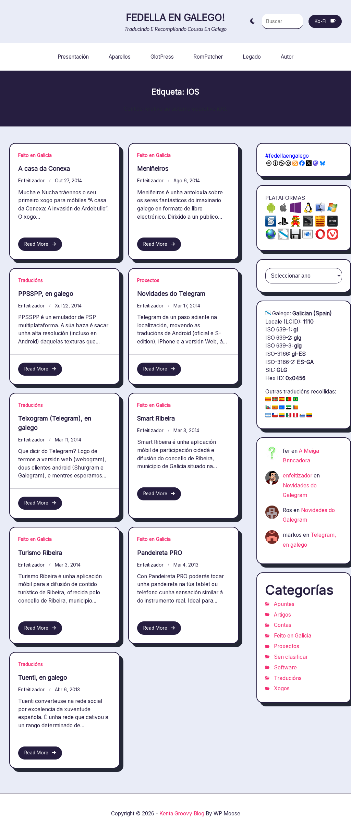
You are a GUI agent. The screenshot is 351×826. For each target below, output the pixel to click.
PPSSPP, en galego (45, 293)
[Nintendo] (295, 224)
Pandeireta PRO (159, 552)
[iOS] (283, 211)
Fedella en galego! (175, 17)
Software (285, 667)
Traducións (30, 280)
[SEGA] (270, 224)
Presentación (73, 56)
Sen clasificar (291, 657)
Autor (287, 56)
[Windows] (332, 211)
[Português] (288, 400)
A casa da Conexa (44, 168)
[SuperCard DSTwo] (332, 224)
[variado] (295, 237)
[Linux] (307, 211)
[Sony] (283, 224)
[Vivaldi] (332, 237)
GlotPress (162, 56)
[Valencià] (295, 408)
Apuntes (284, 604)
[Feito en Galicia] (283, 237)
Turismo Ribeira (40, 552)
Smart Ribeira (156, 418)
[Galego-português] (268, 408)
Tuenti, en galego (42, 677)
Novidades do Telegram (171, 293)
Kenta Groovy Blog (181, 813)
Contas (282, 625)
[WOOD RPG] (320, 224)
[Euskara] (275, 400)
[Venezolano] (309, 416)
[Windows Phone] (295, 211)
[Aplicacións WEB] (270, 237)
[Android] (270, 211)
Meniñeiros (152, 168)
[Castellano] (282, 400)
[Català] (268, 400)
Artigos (282, 614)
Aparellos (120, 56)
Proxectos (148, 280)
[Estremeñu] (288, 408)
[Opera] (320, 237)
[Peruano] (295, 416)
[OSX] (320, 211)
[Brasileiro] (295, 400)
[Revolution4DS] (307, 224)
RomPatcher (208, 56)
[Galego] (268, 313)
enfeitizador (31, 180)
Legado (252, 56)
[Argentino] (268, 416)
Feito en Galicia (35, 155)
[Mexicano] (288, 416)
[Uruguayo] (302, 416)
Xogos (282, 688)
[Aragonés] (275, 408)
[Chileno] (275, 416)
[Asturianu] (282, 408)
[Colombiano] (282, 416)
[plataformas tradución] (307, 237)
